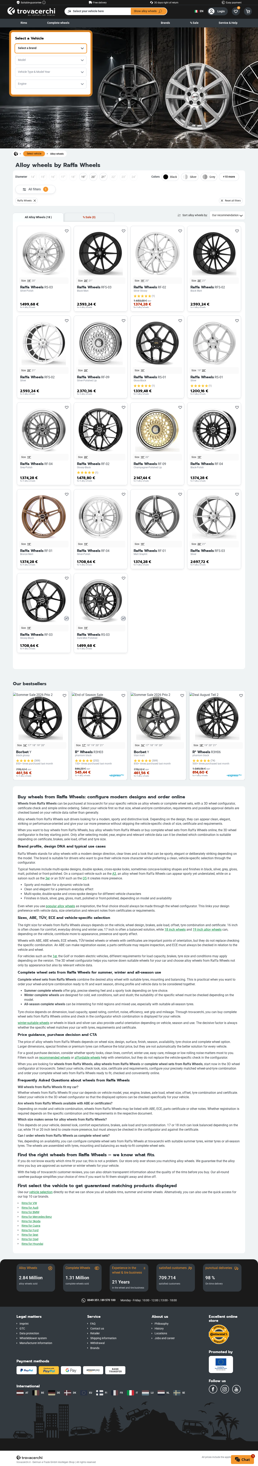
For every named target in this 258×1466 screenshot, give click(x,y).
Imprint (24, 1323)
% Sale (194, 23)
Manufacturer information (36, 1343)
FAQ (93, 1323)
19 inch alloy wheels (207, 929)
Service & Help (228, 23)
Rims (24, 23)
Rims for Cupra (31, 1225)
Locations (161, 1333)
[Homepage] (16, 153)
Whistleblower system (33, 1338)
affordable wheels (87, 1057)
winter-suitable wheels (33, 1023)
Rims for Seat (30, 1235)
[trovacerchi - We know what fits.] (31, 11)
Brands (165, 23)
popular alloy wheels (60, 906)
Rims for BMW (30, 1212)
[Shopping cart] (248, 11)
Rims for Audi (30, 1208)
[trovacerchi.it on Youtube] (236, 1389)
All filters (37, 189)
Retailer (95, 1333)
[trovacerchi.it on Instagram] (225, 1389)
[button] (49, 1317)
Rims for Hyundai (32, 1244)
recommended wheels (54, 1057)
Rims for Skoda (31, 1221)
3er (47, 878)
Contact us (97, 1328)
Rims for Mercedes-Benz (37, 1217)
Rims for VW (29, 1203)
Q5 (85, 878)
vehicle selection (41, 1192)
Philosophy (162, 1323)
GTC (22, 1328)
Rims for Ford (30, 1230)
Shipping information (103, 1338)
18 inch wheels (175, 929)
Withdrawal (97, 1343)
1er (55, 956)
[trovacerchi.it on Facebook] (213, 1389)
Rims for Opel (30, 1239)
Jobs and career (165, 1338)
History (159, 1328)
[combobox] (50, 48)
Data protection (29, 1333)
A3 (114, 874)
